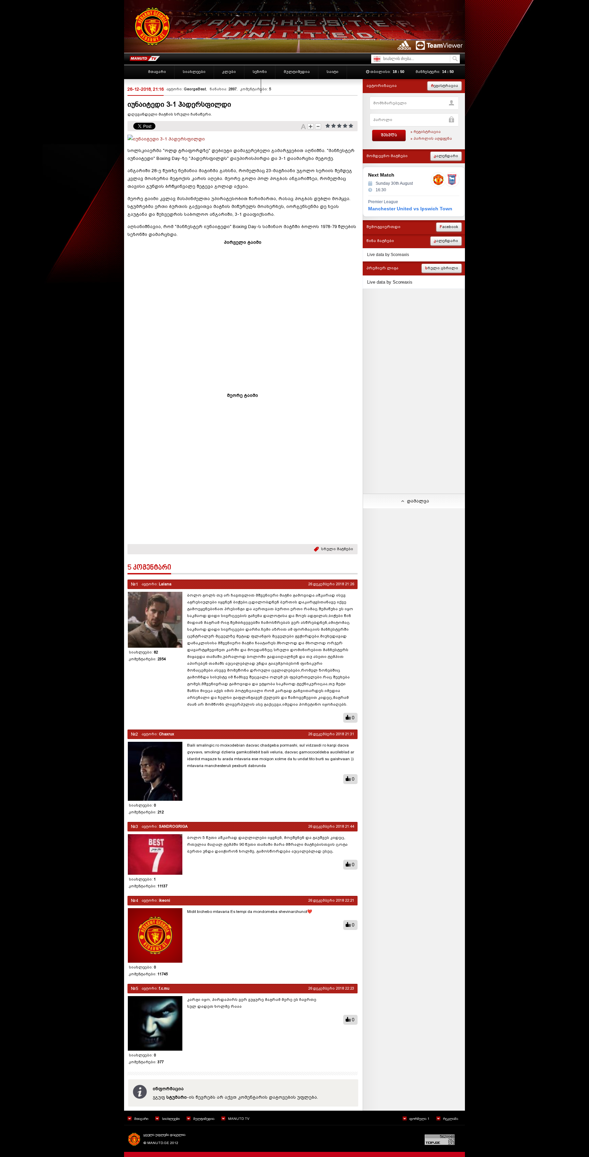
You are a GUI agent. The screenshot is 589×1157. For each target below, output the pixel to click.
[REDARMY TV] (144, 57)
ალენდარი (446, 156)
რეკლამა (450, 1118)
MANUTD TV (239, 1118)
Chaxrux (166, 734)
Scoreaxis (400, 254)
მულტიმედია (203, 1118)
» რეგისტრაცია (425, 132)
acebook (449, 227)
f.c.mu (164, 988)
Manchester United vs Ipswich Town (410, 208)
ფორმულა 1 (419, 1118)
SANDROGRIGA (173, 826)
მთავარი (141, 1118)
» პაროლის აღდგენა (431, 138)
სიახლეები (171, 1118)
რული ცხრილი (441, 268)
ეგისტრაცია (444, 86)
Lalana (165, 584)
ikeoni (164, 900)
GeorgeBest (195, 89)
